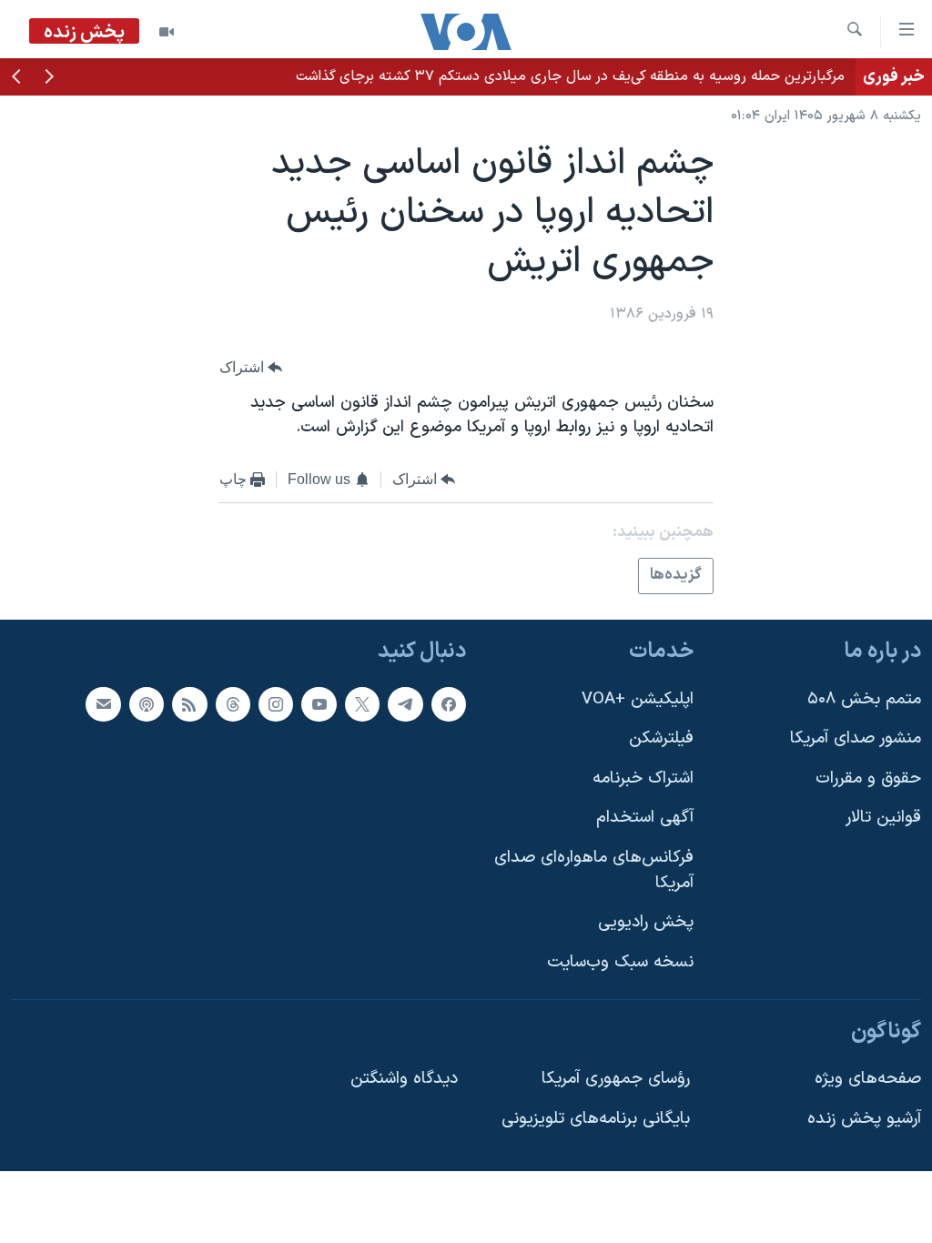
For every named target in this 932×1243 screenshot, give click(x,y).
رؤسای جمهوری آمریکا (616, 1078)
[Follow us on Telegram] (405, 703)
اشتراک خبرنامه (643, 778)
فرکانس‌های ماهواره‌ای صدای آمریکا (594, 870)
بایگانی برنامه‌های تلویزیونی (595, 1119)
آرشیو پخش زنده (864, 1119)
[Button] (251, 367)
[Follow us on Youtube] (318, 703)
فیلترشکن (661, 738)
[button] (49, 78)
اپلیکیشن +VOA (638, 698)
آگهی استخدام (645, 817)
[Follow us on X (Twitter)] (362, 703)
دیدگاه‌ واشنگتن (404, 1078)
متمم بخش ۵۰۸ (864, 698)
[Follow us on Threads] (233, 703)
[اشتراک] (103, 703)
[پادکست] (146, 703)
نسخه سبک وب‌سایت (620, 962)
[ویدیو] (166, 31)
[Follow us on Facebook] (448, 703)
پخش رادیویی (646, 922)
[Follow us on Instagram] (275, 703)
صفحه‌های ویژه (868, 1078)
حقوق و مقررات (868, 778)
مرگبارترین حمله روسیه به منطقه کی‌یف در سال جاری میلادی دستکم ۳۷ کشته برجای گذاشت (570, 76)
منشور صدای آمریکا (855, 738)
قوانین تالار (883, 817)
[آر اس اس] (189, 703)
